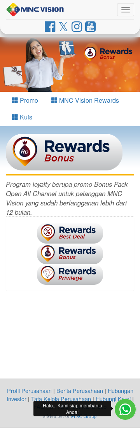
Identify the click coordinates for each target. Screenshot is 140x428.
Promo (28, 100)
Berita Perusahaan (79, 390)
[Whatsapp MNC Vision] (125, 409)
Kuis (25, 116)
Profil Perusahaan (29, 390)
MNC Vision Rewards (88, 100)
